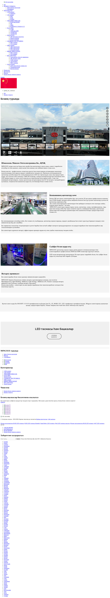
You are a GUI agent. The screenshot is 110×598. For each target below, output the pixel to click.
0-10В (12, 29)
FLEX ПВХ (10, 28)
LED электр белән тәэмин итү (18, 65)
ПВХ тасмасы (14, 63)
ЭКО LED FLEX (15, 47)
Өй (5, 4)
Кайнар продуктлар (41, 419)
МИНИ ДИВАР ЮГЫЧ (13, 51)
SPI (11, 23)
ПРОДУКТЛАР (8, 10)
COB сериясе (10, 12)
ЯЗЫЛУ (3, 402)
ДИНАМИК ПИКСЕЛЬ (13, 20)
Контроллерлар (14, 68)
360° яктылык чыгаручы (17, 36)
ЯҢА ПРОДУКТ (11, 55)
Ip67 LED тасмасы (99, 423)
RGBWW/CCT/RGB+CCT (17, 26)
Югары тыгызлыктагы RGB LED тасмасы (12, 423)
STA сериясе (13, 44)
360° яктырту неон (15, 58)
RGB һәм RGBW (15, 22)
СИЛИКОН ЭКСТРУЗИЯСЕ (15, 41)
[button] (54, 336)
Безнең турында (8, 95)
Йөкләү (6, 73)
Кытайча (19, 88)
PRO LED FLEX (14, 48)
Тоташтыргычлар (15, 67)
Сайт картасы (51, 419)
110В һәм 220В (14, 31)
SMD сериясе (10, 45)
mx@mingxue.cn (8, 429)
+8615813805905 (8, 427)
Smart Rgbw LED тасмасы (47, 423)
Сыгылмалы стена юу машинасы (19, 57)
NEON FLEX (10, 35)
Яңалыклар (7, 71)
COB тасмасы (14, 60)
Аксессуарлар (11, 64)
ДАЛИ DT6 (13, 32)
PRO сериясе (13, 42)
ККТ (11, 16)
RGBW (12, 19)
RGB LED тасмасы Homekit (32, 423)
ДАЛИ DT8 (13, 34)
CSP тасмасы (13, 61)
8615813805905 (8, 430)
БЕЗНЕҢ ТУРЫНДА (9, 6)
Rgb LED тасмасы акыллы (62, 423)
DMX (11, 25)
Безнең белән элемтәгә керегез (12, 74)
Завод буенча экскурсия (13, 7)
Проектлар (7, 70)
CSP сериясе (10, 15)
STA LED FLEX (14, 49)
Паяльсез (12, 13)
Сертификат (10, 9)
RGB (11, 18)
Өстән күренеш (14, 39)
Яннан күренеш (14, 38)
